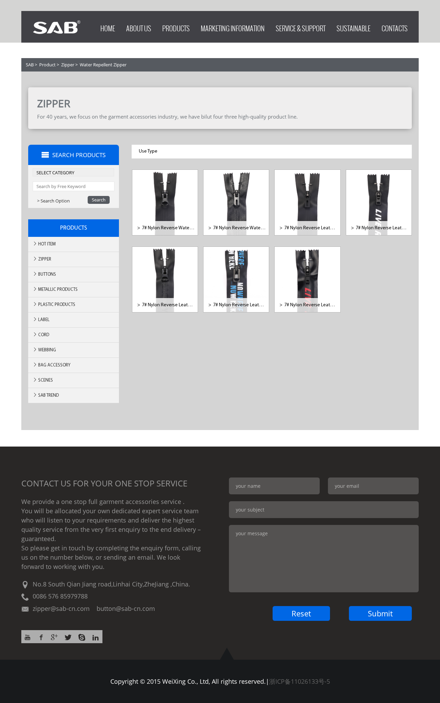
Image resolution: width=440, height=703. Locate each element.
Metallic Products (57, 289)
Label (43, 320)
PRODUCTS (176, 27)
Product (47, 65)
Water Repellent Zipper (103, 65)
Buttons (46, 274)
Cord (43, 335)
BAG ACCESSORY (53, 365)
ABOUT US (138, 27)
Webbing (46, 350)
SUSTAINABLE (354, 27)
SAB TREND (48, 395)
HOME (107, 27)
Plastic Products (56, 305)
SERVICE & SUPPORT (301, 27)
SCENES (45, 380)
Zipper (67, 65)
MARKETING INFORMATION (233, 27)
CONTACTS (395, 27)
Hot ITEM (46, 244)
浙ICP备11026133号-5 (299, 681)
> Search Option (53, 201)
